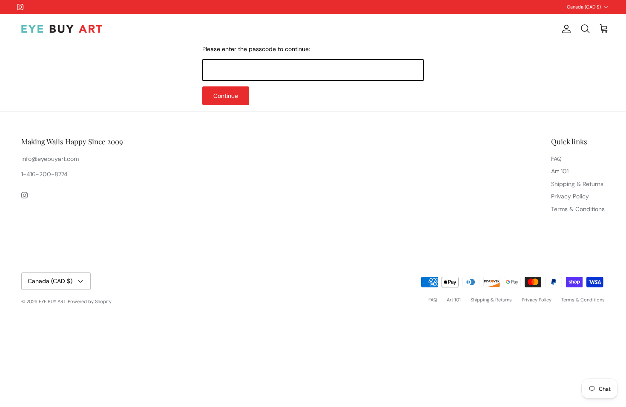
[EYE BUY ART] (61, 29)
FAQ (556, 159)
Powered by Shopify (90, 301)
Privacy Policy (570, 196)
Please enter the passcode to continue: (256, 49)
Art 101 (560, 171)
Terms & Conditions (578, 209)
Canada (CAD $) (584, 7)
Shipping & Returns (577, 184)
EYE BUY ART (52, 301)
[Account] (564, 29)
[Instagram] (20, 7)
